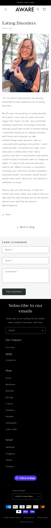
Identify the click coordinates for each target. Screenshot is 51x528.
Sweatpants (11, 423)
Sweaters (10, 410)
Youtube (9, 466)
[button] (6, 9)
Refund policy (29, 517)
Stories (9, 354)
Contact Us (11, 360)
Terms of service (26, 522)
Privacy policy (42, 517)
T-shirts (9, 404)
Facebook (10, 447)
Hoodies (9, 416)
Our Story (10, 347)
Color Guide (11, 429)
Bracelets (10, 391)
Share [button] (8, 214)
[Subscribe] (42, 330)
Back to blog (27, 227)
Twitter (9, 460)
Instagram (10, 454)
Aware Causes (15, 517)
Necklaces (10, 384)
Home (8, 378)
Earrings (9, 397)
